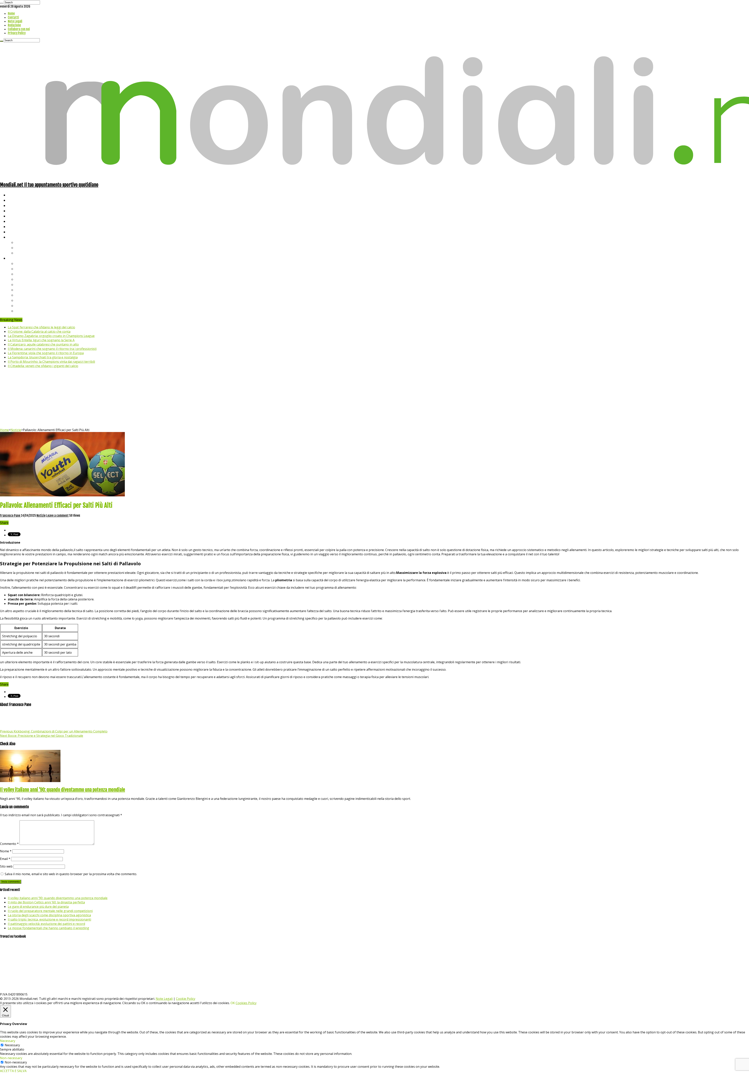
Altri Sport (16, 205)
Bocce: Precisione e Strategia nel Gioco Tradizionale (41, 735)
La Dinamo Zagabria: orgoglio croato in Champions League (51, 336)
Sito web (6, 866)
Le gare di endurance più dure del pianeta (38, 906)
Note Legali (15, 21)
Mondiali (15, 216)
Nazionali (15, 210)
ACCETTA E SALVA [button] (13, 1071)
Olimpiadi (15, 226)
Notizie (16, 430)
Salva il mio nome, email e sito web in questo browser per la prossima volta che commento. (71, 874)
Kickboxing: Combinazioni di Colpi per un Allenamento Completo (53, 731)
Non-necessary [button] (11, 1058)
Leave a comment (57, 515)
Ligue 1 (21, 289)
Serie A (21, 263)
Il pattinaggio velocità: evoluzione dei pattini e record (46, 924)
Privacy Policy (17, 33)
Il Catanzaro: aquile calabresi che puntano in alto (43, 344)
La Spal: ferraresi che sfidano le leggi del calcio (41, 327)
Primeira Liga (27, 300)
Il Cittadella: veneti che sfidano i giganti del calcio (43, 366)
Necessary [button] (7, 1041)
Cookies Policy (246, 1003)
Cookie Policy (185, 999)
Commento (9, 844)
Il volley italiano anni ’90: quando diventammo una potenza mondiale (62, 790)
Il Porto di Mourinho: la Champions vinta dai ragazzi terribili (51, 361)
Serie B (22, 268)
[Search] (1, 3)
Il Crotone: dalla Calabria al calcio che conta (39, 331)
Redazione (14, 25)
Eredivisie (24, 295)
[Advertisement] (374, 398)
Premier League (29, 273)
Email (5, 859)
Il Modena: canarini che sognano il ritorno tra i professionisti (52, 349)
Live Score (16, 237)
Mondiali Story (20, 221)
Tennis (21, 247)
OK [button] (233, 1003)
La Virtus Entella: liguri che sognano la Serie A (41, 340)
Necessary (12, 1045)
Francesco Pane (10, 515)
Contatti (13, 17)
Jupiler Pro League (31, 310)
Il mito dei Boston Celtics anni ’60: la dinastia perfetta (46, 902)
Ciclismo (14, 200)
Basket (21, 252)
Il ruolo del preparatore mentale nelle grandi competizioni (50, 911)
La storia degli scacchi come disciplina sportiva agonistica (49, 915)
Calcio (12, 231)
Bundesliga (25, 284)
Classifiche (17, 258)
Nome (6, 851)
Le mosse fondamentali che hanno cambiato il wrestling (48, 928)
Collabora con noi (19, 29)
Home (11, 13)
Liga (19, 279)
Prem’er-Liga (26, 305)
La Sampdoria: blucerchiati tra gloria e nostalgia (43, 357)
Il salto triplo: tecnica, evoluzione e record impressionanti (49, 919)
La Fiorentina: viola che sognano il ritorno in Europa (46, 353)
